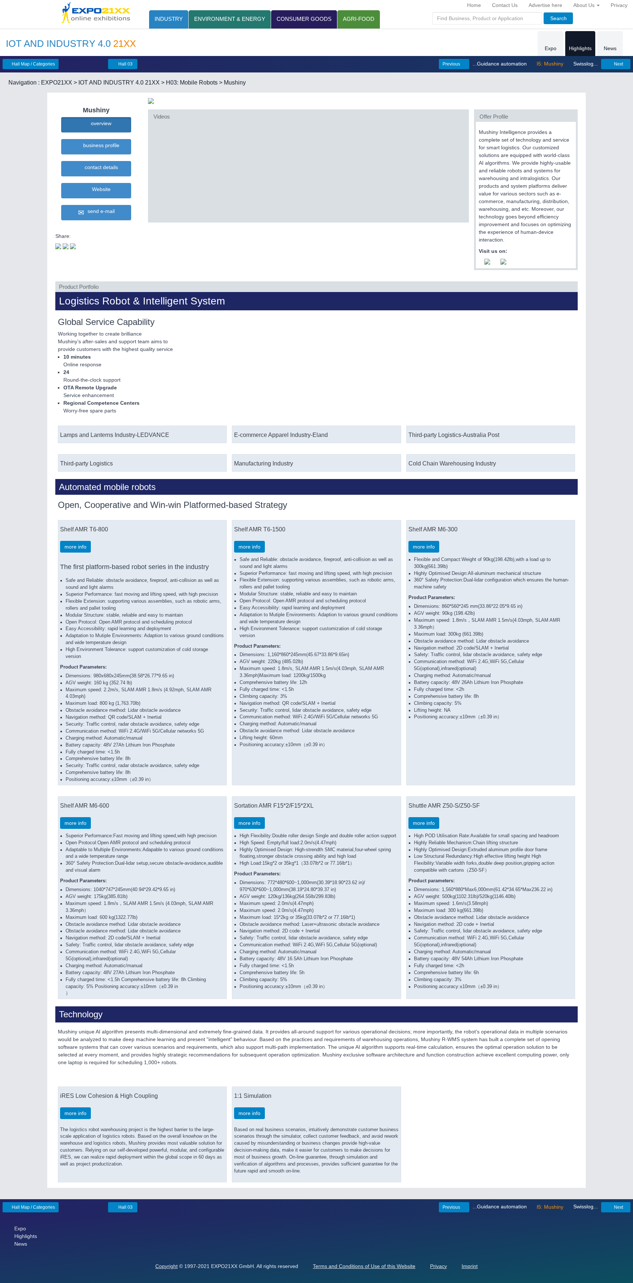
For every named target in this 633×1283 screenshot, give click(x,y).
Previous (452, 64)
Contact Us (505, 5)
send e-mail (100, 211)
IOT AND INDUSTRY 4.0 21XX (119, 82)
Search (558, 18)
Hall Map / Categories (33, 64)
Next (618, 64)
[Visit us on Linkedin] (503, 261)
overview (99, 123)
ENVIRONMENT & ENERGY (229, 19)
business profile (99, 145)
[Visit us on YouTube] (487, 261)
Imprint (470, 1266)
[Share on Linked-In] (73, 245)
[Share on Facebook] (66, 245)
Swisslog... (585, 64)
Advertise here (545, 5)
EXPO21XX (56, 82)
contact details (100, 167)
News (610, 48)
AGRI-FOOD (358, 19)
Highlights (580, 48)
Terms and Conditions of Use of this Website (364, 1266)
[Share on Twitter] (58, 245)
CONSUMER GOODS (304, 19)
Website (100, 189)
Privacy (619, 5)
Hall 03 (125, 64)
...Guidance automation (500, 64)
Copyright (166, 1266)
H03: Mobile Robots (192, 82)
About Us (584, 5)
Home (474, 5)
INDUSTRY (169, 19)
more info (75, 547)
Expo (550, 48)
